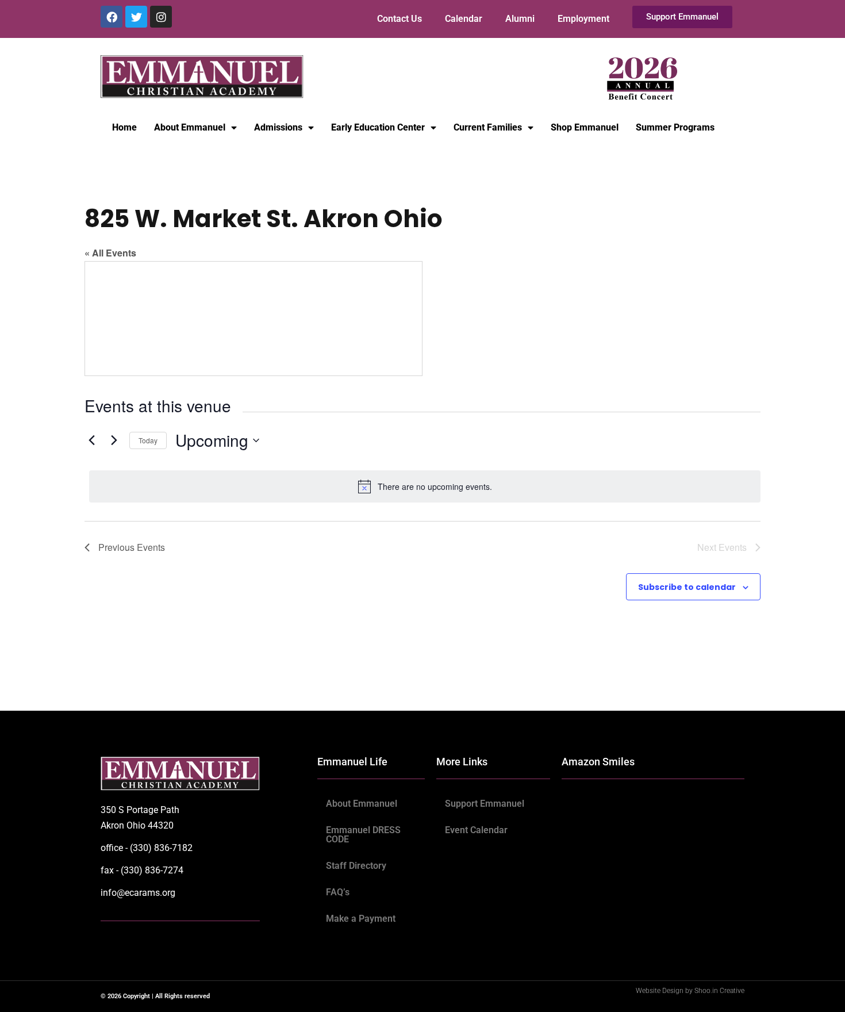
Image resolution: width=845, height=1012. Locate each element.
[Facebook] (111, 17)
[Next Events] (114, 440)
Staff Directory (356, 865)
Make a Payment (360, 918)
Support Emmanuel (484, 803)
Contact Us (399, 18)
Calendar (463, 18)
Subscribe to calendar (687, 587)
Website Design (660, 991)
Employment (583, 18)
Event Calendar (476, 830)
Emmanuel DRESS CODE (363, 835)
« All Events (110, 252)
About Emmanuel (189, 127)
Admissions (278, 127)
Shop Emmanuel (585, 127)
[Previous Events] (91, 440)
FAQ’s (337, 892)
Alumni (520, 18)
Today (148, 440)
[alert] (424, 486)
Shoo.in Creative (719, 991)
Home (124, 127)
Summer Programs (675, 127)
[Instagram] (161, 17)
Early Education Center (378, 127)
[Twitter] (136, 17)
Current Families (488, 127)
